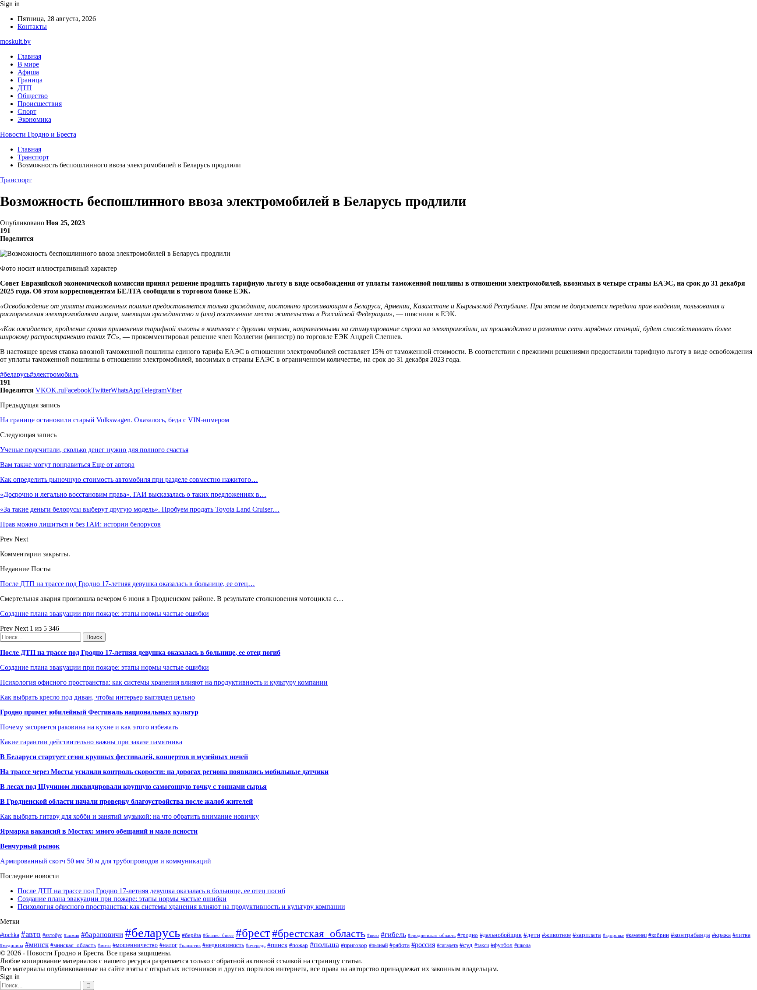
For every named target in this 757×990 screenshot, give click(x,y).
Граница (30, 80)
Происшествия (40, 103)
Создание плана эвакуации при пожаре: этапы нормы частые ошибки (104, 613)
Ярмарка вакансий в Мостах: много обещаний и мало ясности (99, 831)
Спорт (27, 111)
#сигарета (447, 945)
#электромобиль (54, 374)
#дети (532, 934)
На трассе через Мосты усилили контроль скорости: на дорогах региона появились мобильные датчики (164, 771)
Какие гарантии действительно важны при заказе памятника (91, 742)
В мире (28, 64)
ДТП (25, 88)
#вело (373, 935)
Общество (33, 95)
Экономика (34, 119)
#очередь (255, 945)
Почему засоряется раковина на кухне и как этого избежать (89, 727)
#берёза (191, 935)
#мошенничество (135, 944)
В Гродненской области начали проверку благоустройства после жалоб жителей (126, 801)
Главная (29, 56)
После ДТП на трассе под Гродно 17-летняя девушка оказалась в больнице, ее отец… (127, 583)
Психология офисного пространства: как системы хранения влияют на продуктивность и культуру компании (164, 682)
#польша (324, 944)
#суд (466, 944)
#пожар (298, 945)
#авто (31, 934)
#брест (253, 933)
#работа (399, 944)
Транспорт (16, 180)
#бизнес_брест (218, 935)
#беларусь (15, 374)
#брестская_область (318, 933)
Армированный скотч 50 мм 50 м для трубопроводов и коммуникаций (105, 861)
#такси (481, 945)
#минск (37, 944)
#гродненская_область (432, 935)
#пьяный (378, 945)
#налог (168, 945)
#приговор (354, 945)
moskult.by (15, 41)
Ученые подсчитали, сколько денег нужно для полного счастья (94, 449)
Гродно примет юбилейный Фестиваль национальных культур (99, 712)
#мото (104, 945)
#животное (556, 935)
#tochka (9, 934)
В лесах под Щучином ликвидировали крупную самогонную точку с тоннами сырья (133, 786)
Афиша (28, 72)
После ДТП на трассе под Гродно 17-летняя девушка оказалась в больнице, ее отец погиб (140, 652)
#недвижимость (223, 944)
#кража (721, 935)
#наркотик (190, 945)
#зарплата (587, 934)
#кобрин (658, 935)
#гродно (467, 935)
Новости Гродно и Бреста (38, 134)
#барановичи (102, 934)
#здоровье (613, 935)
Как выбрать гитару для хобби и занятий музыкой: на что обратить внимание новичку (129, 816)
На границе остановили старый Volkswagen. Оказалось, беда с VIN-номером (114, 420)
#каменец (636, 935)
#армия (71, 935)
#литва (741, 935)
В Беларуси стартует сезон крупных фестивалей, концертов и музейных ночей (124, 756)
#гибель (393, 934)
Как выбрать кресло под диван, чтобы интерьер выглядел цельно (97, 697)
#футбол (502, 944)
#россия (423, 944)
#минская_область (73, 945)
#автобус (52, 935)
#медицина (11, 945)
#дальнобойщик (501, 935)
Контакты (32, 26)
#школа (522, 945)
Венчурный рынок (30, 846)
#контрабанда (690, 934)
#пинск (277, 944)
